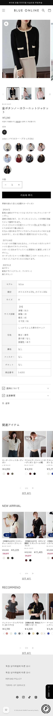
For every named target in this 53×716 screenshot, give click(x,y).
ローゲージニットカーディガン (12, 461)
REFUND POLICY (14, 678)
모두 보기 (26, 492)
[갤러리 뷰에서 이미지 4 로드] (40, 93)
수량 (4, 179)
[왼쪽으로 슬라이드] (3, 94)
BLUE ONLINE (23, 710)
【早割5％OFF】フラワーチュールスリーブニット (12, 542)
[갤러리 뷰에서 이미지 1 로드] (13, 93)
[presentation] (22, 633)
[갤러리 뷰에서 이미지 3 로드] (26, 93)
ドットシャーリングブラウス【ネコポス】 (12, 623)
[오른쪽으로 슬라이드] (50, 94)
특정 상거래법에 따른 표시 (18, 665)
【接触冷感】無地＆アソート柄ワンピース (35, 623)
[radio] (4, 132)
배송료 (18, 121)
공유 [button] (7, 403)
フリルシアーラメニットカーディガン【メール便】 (35, 461)
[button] (3, 10)
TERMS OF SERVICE (15, 685)
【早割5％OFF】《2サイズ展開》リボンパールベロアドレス (35, 543)
